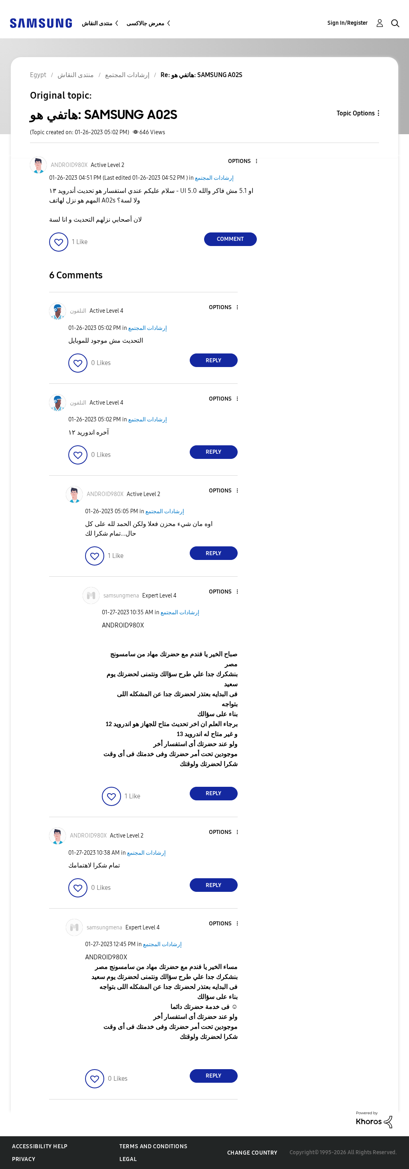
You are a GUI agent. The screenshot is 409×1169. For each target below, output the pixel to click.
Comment (230, 239)
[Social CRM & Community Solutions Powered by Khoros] (374, 1119)
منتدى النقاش (97, 23)
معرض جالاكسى (146, 23)
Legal (128, 1159)
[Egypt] (41, 22)
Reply (213, 360)
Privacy (23, 1159)
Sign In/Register (348, 23)
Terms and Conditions (153, 1146)
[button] (243, 161)
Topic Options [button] (356, 113)
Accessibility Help (40, 1146)
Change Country (252, 1152)
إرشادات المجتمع (214, 178)
